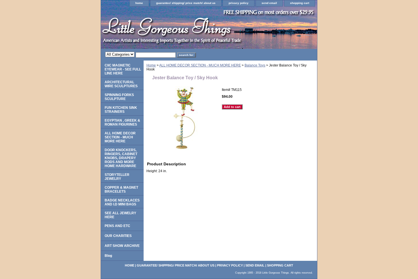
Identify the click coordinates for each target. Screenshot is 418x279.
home (139, 3)
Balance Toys (255, 65)
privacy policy (239, 3)
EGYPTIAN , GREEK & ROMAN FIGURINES (122, 122)
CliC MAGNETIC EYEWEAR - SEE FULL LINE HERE (123, 69)
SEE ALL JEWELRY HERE (120, 215)
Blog (108, 256)
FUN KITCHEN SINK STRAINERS (121, 110)
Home (151, 65)
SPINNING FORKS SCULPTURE (119, 97)
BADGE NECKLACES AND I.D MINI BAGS (122, 202)
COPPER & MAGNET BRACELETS (121, 189)
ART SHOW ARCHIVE (122, 246)
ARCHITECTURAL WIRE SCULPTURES (121, 84)
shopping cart (299, 3)
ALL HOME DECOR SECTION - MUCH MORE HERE (200, 65)
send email (269, 3)
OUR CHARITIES (118, 236)
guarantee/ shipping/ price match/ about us (186, 3)
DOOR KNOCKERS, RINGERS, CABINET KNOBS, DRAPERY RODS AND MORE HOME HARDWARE (121, 158)
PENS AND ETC (117, 226)
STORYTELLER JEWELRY (117, 177)
